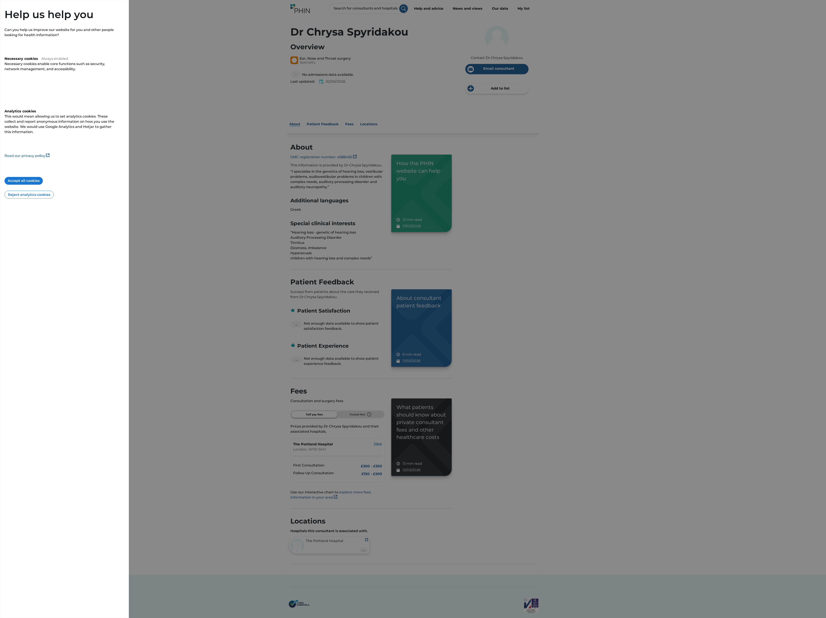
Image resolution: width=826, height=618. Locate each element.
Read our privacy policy (25, 156)
